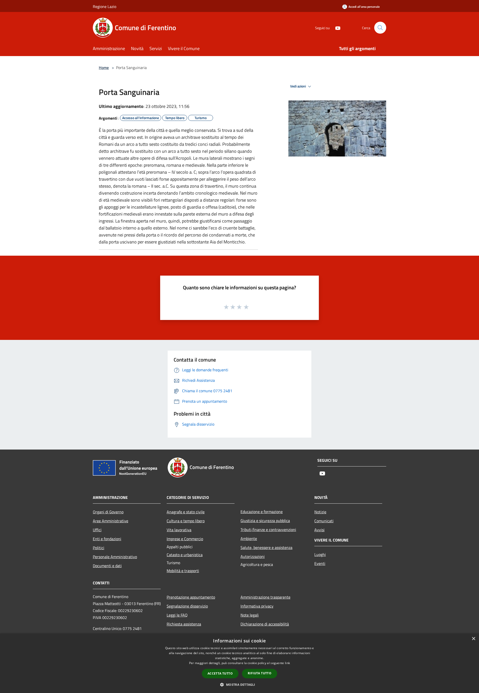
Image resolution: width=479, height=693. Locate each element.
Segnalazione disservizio (187, 606)
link (287, 663)
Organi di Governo (108, 512)
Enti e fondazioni (107, 539)
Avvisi (319, 530)
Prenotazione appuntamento (191, 597)
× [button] (473, 639)
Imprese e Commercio (185, 539)
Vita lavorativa (179, 530)
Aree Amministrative (110, 521)
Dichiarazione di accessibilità (264, 624)
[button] (239, 684)
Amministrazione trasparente (265, 597)
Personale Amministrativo (115, 557)
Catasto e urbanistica (185, 555)
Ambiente (248, 538)
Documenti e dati (107, 566)
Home (104, 68)
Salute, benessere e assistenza (266, 547)
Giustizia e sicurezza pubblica (265, 521)
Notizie (320, 512)
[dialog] (239, 663)
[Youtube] (336, 27)
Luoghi (320, 554)
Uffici (97, 530)
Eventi (319, 563)
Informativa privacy (256, 606)
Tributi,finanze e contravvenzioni (268, 530)
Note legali (249, 615)
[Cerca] (380, 28)
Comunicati (324, 521)
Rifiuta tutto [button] (259, 673)
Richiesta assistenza (184, 624)
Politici (98, 548)
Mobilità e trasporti (183, 571)
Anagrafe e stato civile (186, 512)
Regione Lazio (104, 6)
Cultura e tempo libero (186, 521)
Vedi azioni (298, 86)
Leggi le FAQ (177, 615)
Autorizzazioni (252, 556)
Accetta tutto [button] (220, 673)
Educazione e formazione (261, 512)
